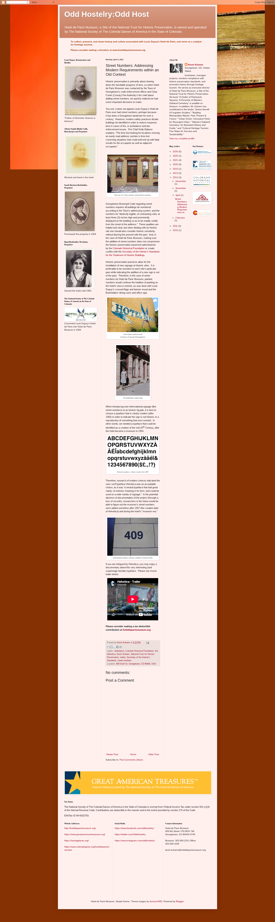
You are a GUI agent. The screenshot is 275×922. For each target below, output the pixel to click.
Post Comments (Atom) (131, 759)
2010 (176, 230)
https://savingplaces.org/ (76, 840)
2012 (176, 177)
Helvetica (111, 654)
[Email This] (108, 646)
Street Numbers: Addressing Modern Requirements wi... (181, 206)
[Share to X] (114, 646)
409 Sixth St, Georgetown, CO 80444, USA (136, 664)
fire (156, 651)
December (181, 181)
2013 (176, 173)
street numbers (124, 660)
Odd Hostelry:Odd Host (106, 14)
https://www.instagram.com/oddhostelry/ (135, 840)
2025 (176, 155)
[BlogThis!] (111, 646)
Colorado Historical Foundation (129, 248)
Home (133, 754)
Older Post (153, 754)
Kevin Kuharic (123, 654)
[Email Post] (147, 642)
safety (122, 657)
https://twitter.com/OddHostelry (130, 834)
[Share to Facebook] (117, 646)
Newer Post (112, 754)
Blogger (180, 901)
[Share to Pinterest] (120, 646)
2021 (176, 160)
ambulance (119, 651)
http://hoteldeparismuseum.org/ (80, 828)
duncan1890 (156, 901)
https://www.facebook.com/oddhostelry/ (134, 828)
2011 (175, 226)
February (180, 217)
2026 (176, 151)
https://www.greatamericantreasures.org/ (84, 834)
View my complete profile (181, 138)
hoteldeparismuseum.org (137, 629)
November (181, 188)
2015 (176, 169)
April (178, 195)
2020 (176, 164)
